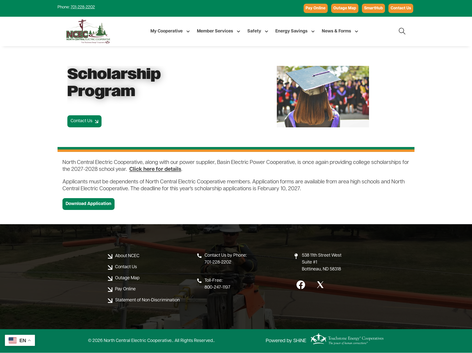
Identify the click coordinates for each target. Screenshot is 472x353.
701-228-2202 (83, 7)
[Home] (88, 31)
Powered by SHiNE (286, 340)
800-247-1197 (217, 287)
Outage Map (344, 8)
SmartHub (373, 8)
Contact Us (401, 8)
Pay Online (315, 8)
